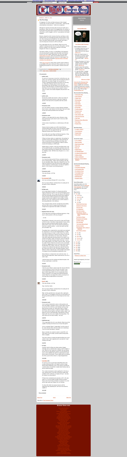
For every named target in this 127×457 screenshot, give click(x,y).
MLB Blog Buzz (78, 176)
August (78, 199)
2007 (77, 247)
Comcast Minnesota (81, 28)
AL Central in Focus (79, 171)
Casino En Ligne (63, 443)
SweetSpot (77, 165)
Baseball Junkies (78, 178)
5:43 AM (44, 175)
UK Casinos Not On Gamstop (63, 422)
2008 (77, 245)
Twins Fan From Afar (79, 116)
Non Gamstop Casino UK (63, 419)
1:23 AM (44, 103)
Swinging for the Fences (81, 205)
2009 (77, 243)
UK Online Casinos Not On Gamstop (63, 425)
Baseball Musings (79, 174)
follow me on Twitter (85, 79)
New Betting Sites (63, 412)
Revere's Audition (80, 225)
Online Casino (64, 451)
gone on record (45, 62)
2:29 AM (44, 168)
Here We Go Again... (80, 211)
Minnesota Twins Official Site (81, 120)
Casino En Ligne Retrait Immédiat (63, 453)
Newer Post (39, 397)
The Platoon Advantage (80, 167)
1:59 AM (44, 112)
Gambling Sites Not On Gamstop (64, 413)
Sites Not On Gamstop (63, 429)
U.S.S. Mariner (78, 140)
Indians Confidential (79, 156)
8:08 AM (44, 186)
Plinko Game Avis (63, 440)
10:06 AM (44, 299)
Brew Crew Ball (78, 142)
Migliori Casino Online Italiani (63, 435)
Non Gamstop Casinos (63, 414)
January (78, 239)
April (78, 234)
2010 (77, 242)
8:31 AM (44, 209)
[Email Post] (60, 69)
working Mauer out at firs (44, 55)
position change (52, 70)
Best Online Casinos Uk (63, 431)
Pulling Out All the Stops (81, 204)
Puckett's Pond (78, 111)
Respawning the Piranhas (81, 218)
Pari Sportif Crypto (63, 442)
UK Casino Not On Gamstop (63, 433)
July (77, 200)
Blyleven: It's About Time (80, 255)
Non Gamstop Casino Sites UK (63, 416)
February (78, 238)
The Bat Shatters (78, 109)
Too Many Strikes (80, 220)
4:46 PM (44, 317)
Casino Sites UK (63, 421)
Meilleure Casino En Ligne (63, 448)
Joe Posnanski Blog (79, 169)
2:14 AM (44, 154)
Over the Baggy (78, 105)
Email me (82, 20)
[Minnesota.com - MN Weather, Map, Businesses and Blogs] (77, 264)
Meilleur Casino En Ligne (63, 423)
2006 (77, 249)
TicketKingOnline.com (78, 90)
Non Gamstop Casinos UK (63, 415)
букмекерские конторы (63, 441)
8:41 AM (44, 263)
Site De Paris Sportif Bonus (63, 439)
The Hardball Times (79, 172)
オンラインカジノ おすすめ (63, 446)
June (78, 202)
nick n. (47, 70)
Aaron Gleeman (78, 96)
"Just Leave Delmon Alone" (82, 224)
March (78, 236)
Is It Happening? (79, 209)
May (77, 232)
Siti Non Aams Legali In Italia (63, 445)
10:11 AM (44, 390)
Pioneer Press (78, 123)
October (78, 195)
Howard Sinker (78, 133)
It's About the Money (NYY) (81, 153)
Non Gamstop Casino (63, 420)
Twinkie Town (78, 98)
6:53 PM (44, 343)
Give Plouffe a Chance (81, 230)
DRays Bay (77, 145)
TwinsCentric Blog (79, 94)
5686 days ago (77, 52)
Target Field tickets (84, 87)
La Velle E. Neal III (79, 129)
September (79, 197)
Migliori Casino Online (63, 434)
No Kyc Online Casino (63, 444)
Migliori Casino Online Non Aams (63, 411)
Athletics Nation (78, 155)
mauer (44, 70)
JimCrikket (44, 360)
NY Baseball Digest (79, 151)
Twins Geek (77, 101)
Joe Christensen (78, 131)
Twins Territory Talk (79, 114)
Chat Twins (77, 118)
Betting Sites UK (63, 424)
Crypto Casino (63, 410)
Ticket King (76, 82)
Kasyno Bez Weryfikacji (63, 408)
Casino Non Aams (63, 409)
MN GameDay (78, 100)
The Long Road (79, 222)
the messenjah (45, 178)
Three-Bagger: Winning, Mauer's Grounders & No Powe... (82, 214)
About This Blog (82, 18)
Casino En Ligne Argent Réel (63, 449)
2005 (77, 250)
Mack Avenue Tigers (79, 144)
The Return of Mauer (80, 217)
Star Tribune (77, 121)
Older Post (68, 397)
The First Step (43, 20)
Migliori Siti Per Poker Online (63, 452)
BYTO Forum (78, 112)
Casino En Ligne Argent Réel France (63, 450)
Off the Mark (78, 107)
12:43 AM (44, 358)
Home (54, 397)
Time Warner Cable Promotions (82, 44)
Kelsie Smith (78, 134)
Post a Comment (42, 392)
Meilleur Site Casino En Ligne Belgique (63, 436)
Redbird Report (78, 149)
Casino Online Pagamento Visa (63, 437)
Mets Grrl (77, 147)
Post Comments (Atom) (48, 400)
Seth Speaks (78, 103)
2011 (77, 193)
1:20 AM (44, 93)
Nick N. (43, 281)
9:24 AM (44, 278)
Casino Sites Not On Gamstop (63, 432)
